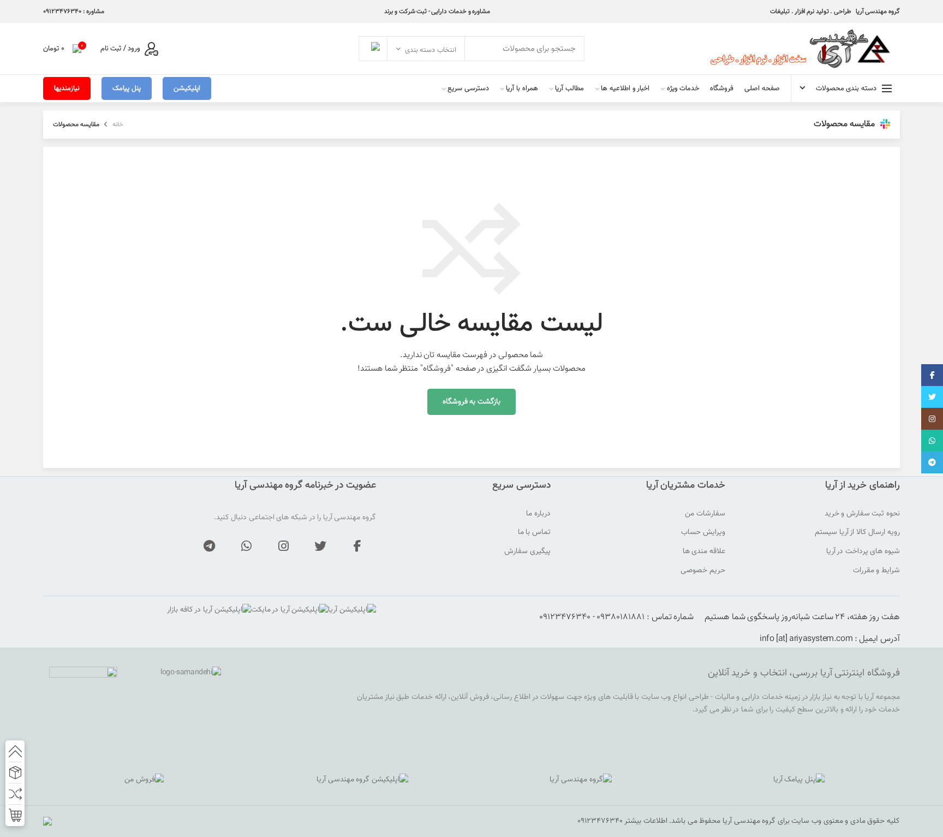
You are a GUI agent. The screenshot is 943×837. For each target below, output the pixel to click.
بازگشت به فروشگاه (471, 402)
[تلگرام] (209, 546)
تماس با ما (534, 532)
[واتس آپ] (246, 546)
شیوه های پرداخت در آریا (863, 552)
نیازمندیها (67, 88)
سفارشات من (705, 514)
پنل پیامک (126, 88)
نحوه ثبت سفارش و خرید (862, 514)
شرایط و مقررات (876, 571)
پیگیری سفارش (527, 552)
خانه (117, 124)
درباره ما (538, 514)
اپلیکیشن (187, 88)
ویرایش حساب (703, 532)
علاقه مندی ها (704, 552)
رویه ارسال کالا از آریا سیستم (857, 532)
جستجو (373, 48)
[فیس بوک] (357, 546)
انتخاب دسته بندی (430, 50)
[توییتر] (320, 546)
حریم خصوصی (703, 571)
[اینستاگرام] (283, 546)
